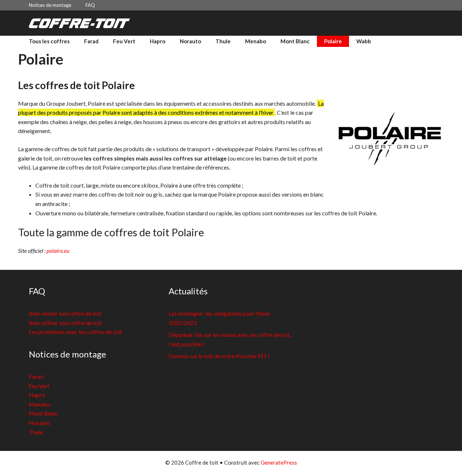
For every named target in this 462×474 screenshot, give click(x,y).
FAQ (90, 5)
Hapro (157, 41)
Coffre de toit (164, 23)
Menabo (255, 41)
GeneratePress (279, 462)
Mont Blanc (295, 41)
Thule (223, 41)
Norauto (190, 41)
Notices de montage (50, 5)
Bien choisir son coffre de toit (65, 313)
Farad (91, 41)
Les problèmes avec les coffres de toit (75, 331)
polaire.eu (58, 250)
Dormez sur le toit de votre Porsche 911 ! (219, 355)
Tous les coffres (49, 41)
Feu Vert (124, 41)
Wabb (363, 41)
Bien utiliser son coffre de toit (65, 322)
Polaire (333, 41)
